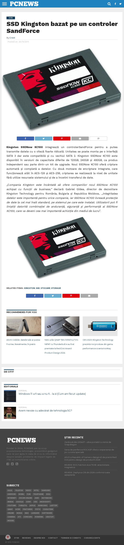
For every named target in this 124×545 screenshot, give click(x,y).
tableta (23, 506)
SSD (38, 288)
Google (19, 502)
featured (27, 509)
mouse (11, 521)
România (39, 517)
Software (47, 513)
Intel (36, 490)
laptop (53, 506)
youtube (12, 506)
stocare (45, 288)
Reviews (26, 538)
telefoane (38, 494)
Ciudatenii (48, 509)
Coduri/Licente (92, 538)
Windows (42, 506)
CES (35, 502)
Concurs (28, 517)
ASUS (10, 490)
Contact (53, 538)
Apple (32, 506)
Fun (28, 494)
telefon (19, 490)
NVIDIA (10, 502)
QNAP (10, 509)
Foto (37, 509)
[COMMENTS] (98, 137)
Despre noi (39, 538)
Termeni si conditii (71, 538)
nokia (19, 513)
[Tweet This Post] (43, 137)
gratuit (50, 517)
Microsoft (45, 502)
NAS (26, 513)
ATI (19, 517)
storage (56, 288)
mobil (21, 494)
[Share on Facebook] (25, 137)
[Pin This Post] (61, 137)
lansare (35, 513)
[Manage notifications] (7, 537)
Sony (28, 502)
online (11, 513)
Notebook (47, 498)
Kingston (29, 288)
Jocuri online (25, 498)
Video (28, 490)
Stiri (16, 538)
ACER (17, 509)
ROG (48, 494)
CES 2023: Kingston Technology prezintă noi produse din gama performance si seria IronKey (98, 344)
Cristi (12, 38)
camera (11, 517)
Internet (12, 498)
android (12, 494)
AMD (37, 498)
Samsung (46, 490)
